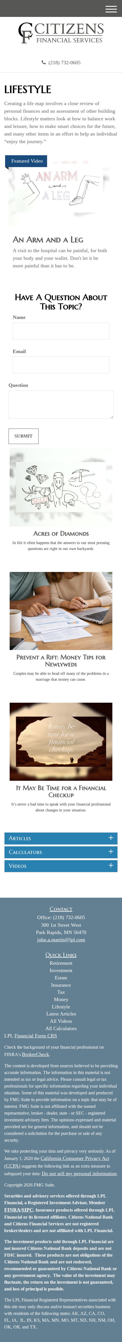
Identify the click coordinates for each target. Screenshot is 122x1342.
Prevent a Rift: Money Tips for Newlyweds (61, 660)
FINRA (12, 1210)
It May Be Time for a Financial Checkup (61, 791)
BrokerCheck (35, 1054)
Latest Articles (61, 1014)
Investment (61, 970)
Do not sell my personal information (79, 1173)
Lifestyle (61, 1007)
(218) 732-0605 (65, 62)
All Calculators (61, 1028)
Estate (61, 978)
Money (61, 999)
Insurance (61, 985)
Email (19, 351)
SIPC (27, 1210)
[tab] (61, 838)
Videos (17, 866)
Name (19, 317)
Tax (61, 992)
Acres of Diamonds (61, 533)
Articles (20, 838)
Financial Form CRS (35, 1036)
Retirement (61, 963)
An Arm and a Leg (48, 239)
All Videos (61, 1021)
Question (18, 385)
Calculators (25, 852)
